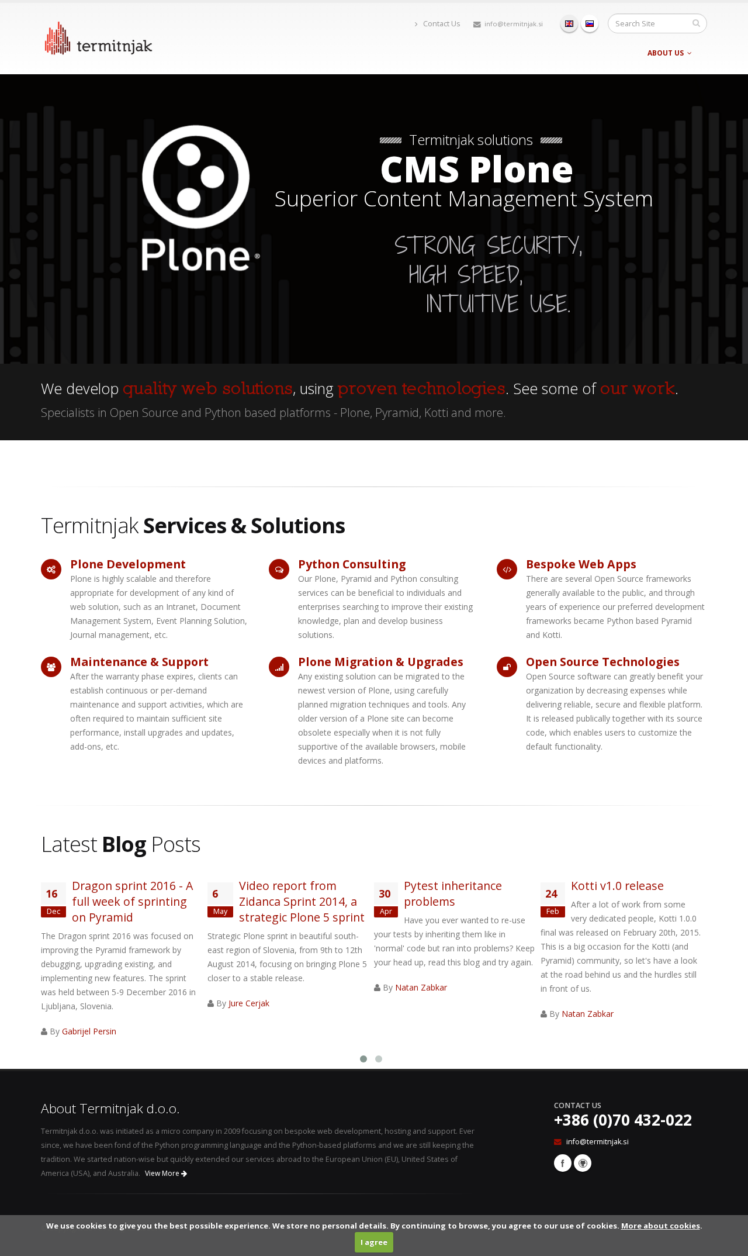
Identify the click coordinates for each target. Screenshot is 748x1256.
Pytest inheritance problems (453, 893)
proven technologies (421, 389)
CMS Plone (477, 168)
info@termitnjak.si (513, 23)
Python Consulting (352, 564)
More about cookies (660, 1225)
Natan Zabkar (421, 987)
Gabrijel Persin (89, 1031)
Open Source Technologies (603, 662)
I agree (374, 1242)
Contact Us (440, 24)
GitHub (582, 1163)
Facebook (563, 1163)
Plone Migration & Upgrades (380, 662)
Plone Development (128, 564)
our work (637, 389)
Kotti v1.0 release (617, 885)
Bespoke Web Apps (581, 564)
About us (665, 53)
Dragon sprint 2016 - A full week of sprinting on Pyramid (132, 901)
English (569, 23)
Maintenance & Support (139, 662)
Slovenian (589, 23)
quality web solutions (208, 389)
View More (163, 1173)
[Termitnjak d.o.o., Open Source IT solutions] (98, 35)
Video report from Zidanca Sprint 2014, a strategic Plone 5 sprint (302, 901)
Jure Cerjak (248, 1003)
